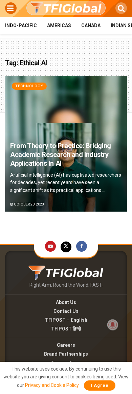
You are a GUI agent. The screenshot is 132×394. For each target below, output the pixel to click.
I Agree (100, 385)
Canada (91, 25)
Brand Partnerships (66, 354)
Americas (59, 25)
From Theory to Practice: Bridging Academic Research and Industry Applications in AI (60, 154)
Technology (29, 86)
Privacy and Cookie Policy (52, 385)
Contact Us (66, 311)
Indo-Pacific (21, 25)
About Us (66, 302)
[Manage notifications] (112, 324)
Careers (66, 345)
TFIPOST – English (66, 320)
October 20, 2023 (28, 204)
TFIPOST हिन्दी (66, 329)
